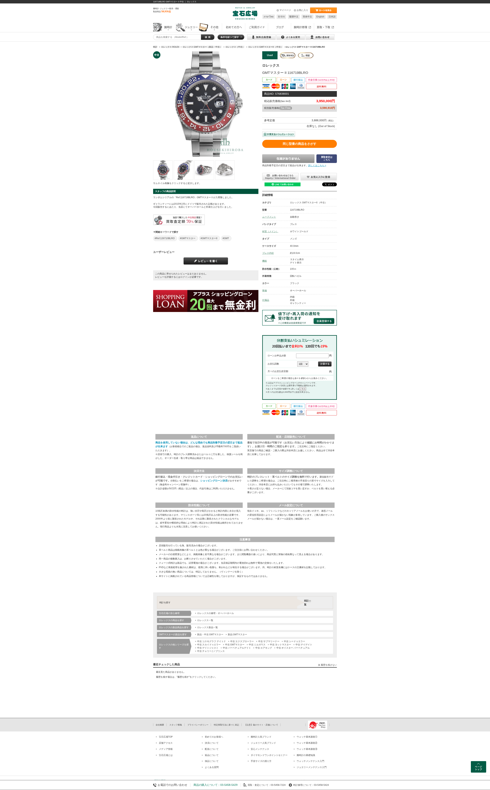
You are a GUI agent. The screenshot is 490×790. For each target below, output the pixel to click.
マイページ (285, 10)
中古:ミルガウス (257, 644)
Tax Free (285, 108)
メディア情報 (166, 749)
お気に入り (302, 10)
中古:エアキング (263, 648)
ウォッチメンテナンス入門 (310, 761)
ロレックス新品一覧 (207, 627)
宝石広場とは (166, 755)
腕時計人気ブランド (261, 736)
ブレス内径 (268, 253)
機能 (264, 261)
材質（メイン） (270, 231)
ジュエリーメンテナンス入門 (312, 767)
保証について (212, 761)
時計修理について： (303, 785)
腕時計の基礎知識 (306, 755)
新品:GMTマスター (237, 634)
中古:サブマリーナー (268, 641)
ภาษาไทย (269, 16)
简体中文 (307, 16)
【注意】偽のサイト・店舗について (261, 725)
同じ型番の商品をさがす (299, 143)
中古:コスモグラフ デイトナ (211, 641)
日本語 (332, 16)
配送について (212, 749)
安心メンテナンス (260, 749)
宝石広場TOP (166, 736)
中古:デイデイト (304, 644)
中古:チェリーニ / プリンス (211, 651)
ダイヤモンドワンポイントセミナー (269, 755)
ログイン (184, 277)
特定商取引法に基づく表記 (226, 725)
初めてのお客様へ (214, 736)
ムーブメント (269, 217)
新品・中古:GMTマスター (210, 634)
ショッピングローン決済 (214, 480)
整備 (264, 290)
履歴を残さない (329, 665)
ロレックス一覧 (205, 620)
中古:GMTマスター (234, 644)
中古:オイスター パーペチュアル (293, 648)
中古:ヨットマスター (280, 644)
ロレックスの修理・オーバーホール (215, 613)
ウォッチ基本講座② (307, 743)
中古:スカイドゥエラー (209, 644)
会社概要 (160, 725)
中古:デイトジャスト (207, 648)
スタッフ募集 (175, 725)
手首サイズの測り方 (261, 761)
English (320, 16)
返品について (212, 755)
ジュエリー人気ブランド (263, 743)
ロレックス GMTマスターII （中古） (308, 202)
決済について (212, 743)
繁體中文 (293, 16)
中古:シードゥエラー (294, 641)
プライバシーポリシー (197, 725)
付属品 (265, 300)
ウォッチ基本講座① (307, 736)
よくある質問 (212, 767)
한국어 (281, 16)
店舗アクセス (166, 743)
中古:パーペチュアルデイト (237, 648)
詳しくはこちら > (317, 165)
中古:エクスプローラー (242, 641)
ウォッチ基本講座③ (307, 749)
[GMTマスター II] (162, 170)
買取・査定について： (259, 785)
